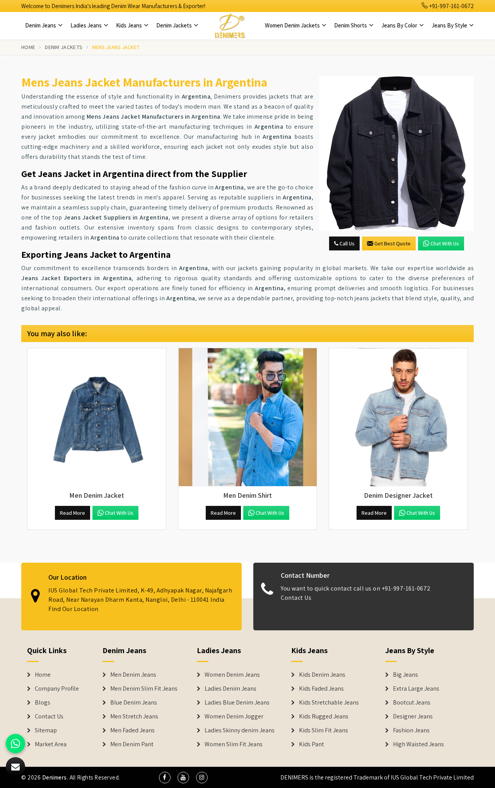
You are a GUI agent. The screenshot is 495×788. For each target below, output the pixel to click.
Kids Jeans (129, 25)
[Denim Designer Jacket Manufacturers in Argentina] (398, 417)
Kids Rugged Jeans (323, 716)
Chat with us (444, 243)
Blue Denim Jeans (133, 702)
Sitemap (46, 730)
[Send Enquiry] (396, 153)
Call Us (346, 243)
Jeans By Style (450, 25)
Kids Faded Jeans (321, 689)
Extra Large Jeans (416, 689)
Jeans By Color (399, 25)
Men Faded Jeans (132, 730)
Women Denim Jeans (232, 675)
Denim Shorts (351, 25)
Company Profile (57, 689)
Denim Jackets (174, 25)
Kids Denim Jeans (322, 675)
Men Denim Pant (132, 744)
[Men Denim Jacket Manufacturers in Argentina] (96, 417)
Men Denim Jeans (133, 675)
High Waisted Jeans (418, 744)
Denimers (54, 777)
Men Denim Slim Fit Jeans (144, 689)
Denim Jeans (41, 25)
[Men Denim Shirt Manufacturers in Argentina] (247, 417)
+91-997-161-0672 (451, 6)
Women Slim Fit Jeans (234, 744)
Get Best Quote (392, 243)
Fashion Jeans (411, 730)
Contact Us (296, 598)
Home (28, 47)
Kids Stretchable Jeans (329, 702)
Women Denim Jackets (293, 25)
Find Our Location (73, 609)
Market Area (51, 744)
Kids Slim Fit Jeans (323, 730)
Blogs (42, 702)
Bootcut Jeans (411, 702)
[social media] (165, 777)
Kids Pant (311, 744)
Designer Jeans (413, 716)
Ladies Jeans (86, 25)
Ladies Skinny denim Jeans (240, 730)
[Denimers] (229, 25)
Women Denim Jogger (234, 716)
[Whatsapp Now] (15, 743)
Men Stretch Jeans (134, 716)
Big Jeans (405, 675)
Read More (72, 512)
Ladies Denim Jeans (230, 689)
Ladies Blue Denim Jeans (237, 702)
